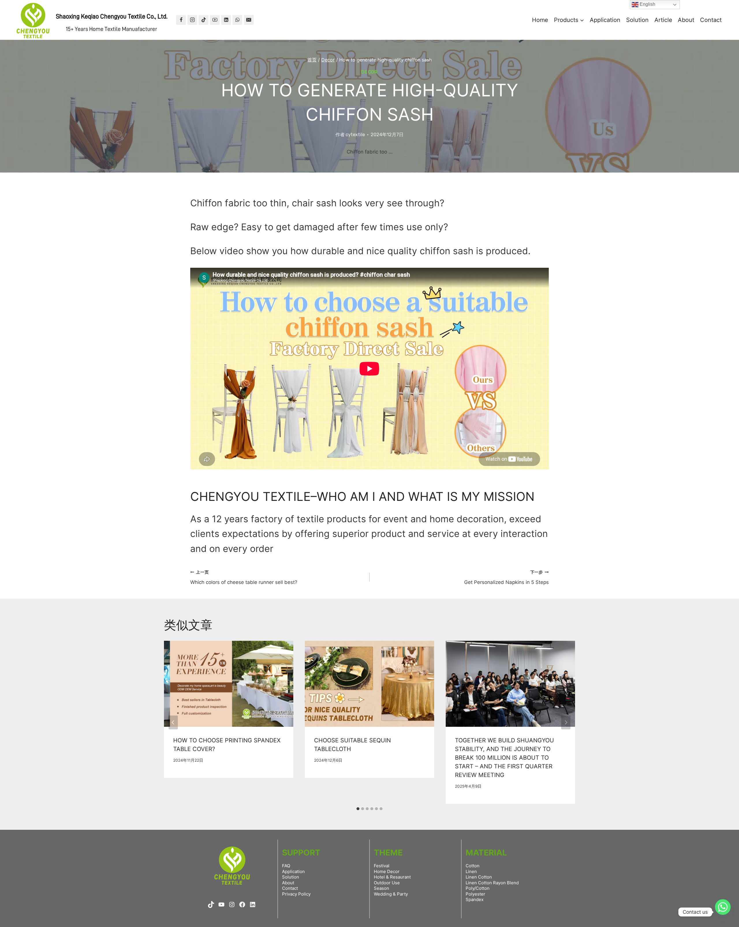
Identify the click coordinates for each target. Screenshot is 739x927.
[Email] (249, 20)
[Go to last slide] (173, 722)
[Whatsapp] (723, 912)
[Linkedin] (226, 20)
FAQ (286, 865)
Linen (471, 871)
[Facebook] (181, 20)
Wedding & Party (391, 894)
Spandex (475, 899)
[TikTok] (203, 20)
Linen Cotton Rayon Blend (492, 882)
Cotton (472, 865)
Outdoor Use (387, 882)
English (647, 4)
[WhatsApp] (237, 20)
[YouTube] (215, 20)
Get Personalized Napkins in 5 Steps (506, 577)
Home (540, 19)
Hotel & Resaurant (392, 877)
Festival (381, 865)
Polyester (475, 894)
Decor (369, 72)
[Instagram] (192, 20)
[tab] (358, 808)
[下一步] (565, 722)
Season (381, 888)
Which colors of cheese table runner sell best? (243, 577)
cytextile (355, 134)
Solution (637, 19)
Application (605, 19)
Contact (711, 19)
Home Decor (387, 871)
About (686, 19)
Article (663, 19)
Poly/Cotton (478, 888)
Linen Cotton (479, 877)
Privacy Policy (296, 894)
